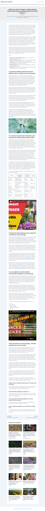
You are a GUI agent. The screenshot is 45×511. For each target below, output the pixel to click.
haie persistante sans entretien (20, 268)
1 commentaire (11, 438)
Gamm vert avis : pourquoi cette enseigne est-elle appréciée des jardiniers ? (28, 498)
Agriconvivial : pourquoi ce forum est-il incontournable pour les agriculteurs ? (14, 498)
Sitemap (20, 508)
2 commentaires (25, 438)
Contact (30, 508)
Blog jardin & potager (4, 4)
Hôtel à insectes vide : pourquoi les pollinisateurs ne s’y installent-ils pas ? (15, 483)
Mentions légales (25, 508)
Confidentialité (16, 508)
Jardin (38, 1)
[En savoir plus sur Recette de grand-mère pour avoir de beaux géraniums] (29, 476)
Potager (42, 1)
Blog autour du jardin (6, 1)
